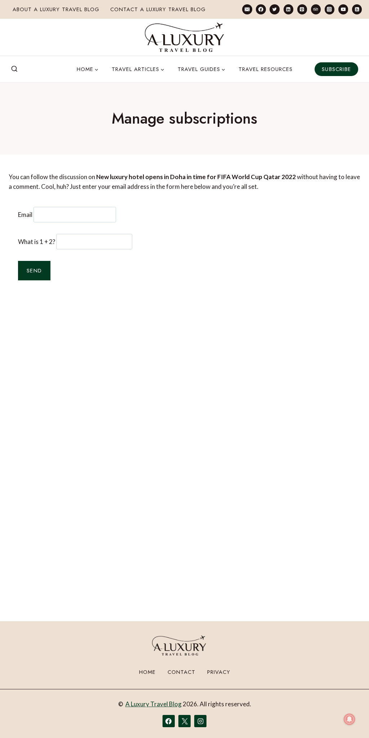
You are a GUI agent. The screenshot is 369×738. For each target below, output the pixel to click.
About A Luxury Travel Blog (56, 9)
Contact (181, 672)
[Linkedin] (288, 9)
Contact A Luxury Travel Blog (158, 9)
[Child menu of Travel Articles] (138, 69)
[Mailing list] (247, 9)
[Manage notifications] (349, 719)
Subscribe (336, 69)
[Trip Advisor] (316, 9)
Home (147, 672)
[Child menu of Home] (87, 69)
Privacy (218, 672)
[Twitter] (274, 9)
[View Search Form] (14, 69)
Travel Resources (266, 69)
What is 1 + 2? (36, 241)
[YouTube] (343, 9)
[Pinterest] (302, 9)
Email (25, 214)
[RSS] (357, 9)
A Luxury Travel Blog (153, 704)
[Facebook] (261, 9)
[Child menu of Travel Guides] (201, 69)
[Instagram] (329, 9)
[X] (184, 721)
